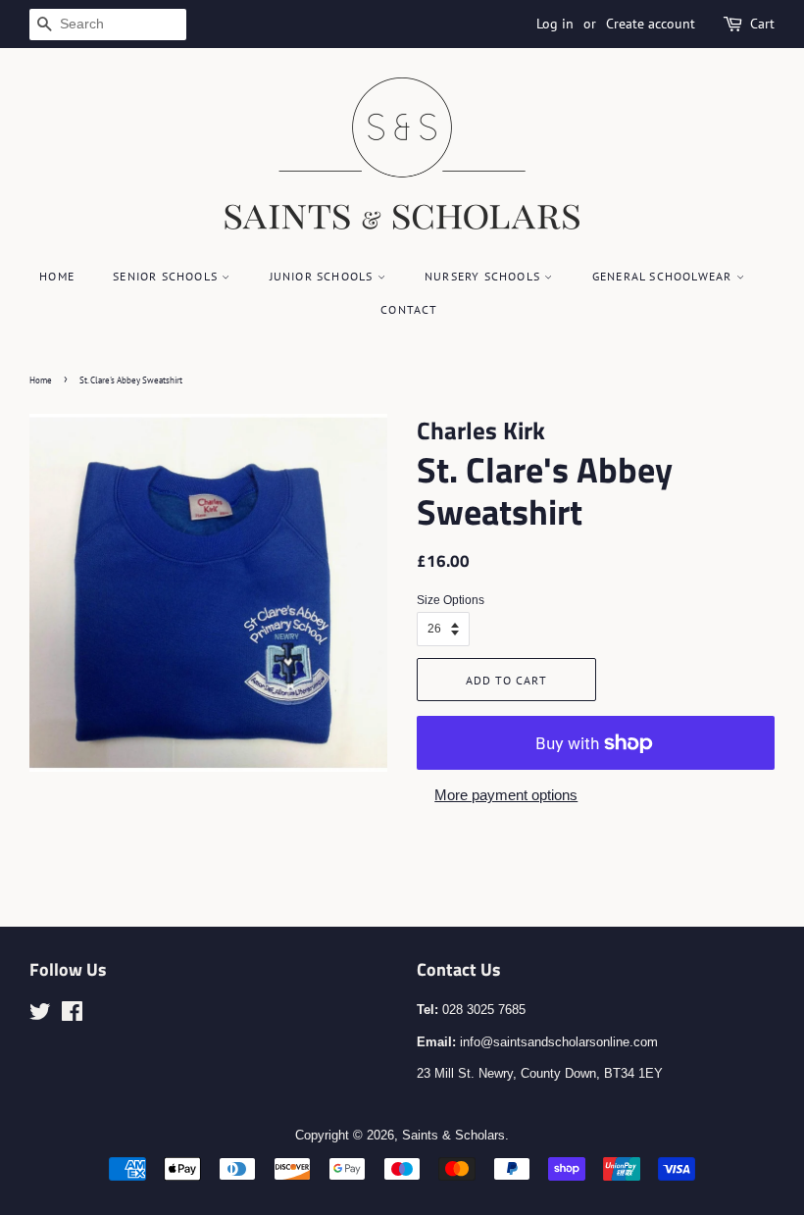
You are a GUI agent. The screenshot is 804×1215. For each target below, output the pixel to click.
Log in (555, 23)
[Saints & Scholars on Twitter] (40, 1015)
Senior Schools (167, 276)
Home (57, 276)
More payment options (506, 794)
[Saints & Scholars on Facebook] (72, 1015)
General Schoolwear (664, 276)
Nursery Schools (484, 276)
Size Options (450, 600)
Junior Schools (323, 276)
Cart (762, 23)
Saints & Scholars (453, 1135)
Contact (408, 309)
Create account (650, 23)
